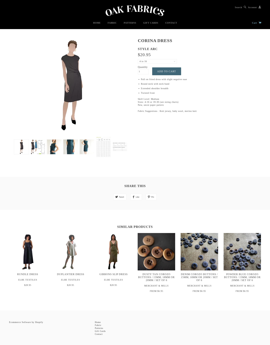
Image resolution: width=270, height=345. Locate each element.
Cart (255, 23)
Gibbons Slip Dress (113, 274)
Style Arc (148, 49)
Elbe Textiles (27, 280)
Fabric (112, 23)
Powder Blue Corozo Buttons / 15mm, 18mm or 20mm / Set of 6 (242, 277)
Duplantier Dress (70, 274)
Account (252, 7)
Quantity (143, 67)
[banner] (135, 10)
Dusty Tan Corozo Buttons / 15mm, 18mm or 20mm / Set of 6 (156, 277)
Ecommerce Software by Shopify (26, 322)
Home (97, 23)
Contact (171, 23)
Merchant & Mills (156, 286)
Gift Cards (150, 23)
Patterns (130, 23)
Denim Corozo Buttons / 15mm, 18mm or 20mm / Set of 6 (199, 277)
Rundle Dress (27, 274)
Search (238, 7)
